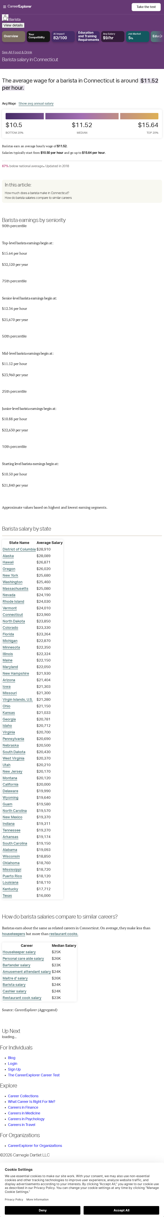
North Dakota (14, 621)
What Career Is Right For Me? (31, 1102)
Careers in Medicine (24, 1113)
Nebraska (11, 745)
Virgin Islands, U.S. (18, 700)
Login (12, 1064)
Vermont (10, 608)
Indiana (9, 824)
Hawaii (8, 562)
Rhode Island (13, 602)
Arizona (9, 680)
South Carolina (15, 843)
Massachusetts (15, 589)
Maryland (10, 667)
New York (10, 575)
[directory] (82, 191)
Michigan (10, 641)
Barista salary (14, 985)
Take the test (146, 7)
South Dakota (14, 752)
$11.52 (82, 128)
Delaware (10, 791)
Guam (7, 804)
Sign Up (14, 1069)
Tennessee (11, 830)
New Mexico (12, 817)
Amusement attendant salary (27, 972)
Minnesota (11, 647)
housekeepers (13, 934)
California (10, 784)
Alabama (10, 850)
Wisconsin (11, 856)
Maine (7, 660)
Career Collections (23, 1096)
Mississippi (12, 870)
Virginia (9, 732)
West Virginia (13, 758)
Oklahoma (11, 863)
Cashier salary (14, 991)
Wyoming (10, 798)
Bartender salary (16, 965)
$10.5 (14, 128)
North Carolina (15, 811)
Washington (12, 582)
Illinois (8, 654)
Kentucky (10, 889)
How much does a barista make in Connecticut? (37, 193)
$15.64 (148, 128)
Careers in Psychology (26, 1119)
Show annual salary (36, 103)
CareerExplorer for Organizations (35, 1146)
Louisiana (10, 882)
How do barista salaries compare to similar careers (38, 197)
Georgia (9, 719)
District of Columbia (19, 549)
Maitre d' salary (15, 978)
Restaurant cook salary (22, 998)
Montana (10, 778)
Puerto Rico (12, 876)
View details (13, 25)
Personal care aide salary (23, 959)
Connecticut (13, 615)
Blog (11, 1058)
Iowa (7, 687)
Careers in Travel (21, 1125)
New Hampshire (16, 673)
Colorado (10, 628)
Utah (6, 765)
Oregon (9, 569)
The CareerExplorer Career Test (34, 1075)
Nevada (9, 595)
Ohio (6, 706)
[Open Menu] (67, 7)
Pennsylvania (13, 739)
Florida (8, 634)
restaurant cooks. (63, 934)
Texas (7, 896)
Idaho (7, 726)
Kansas (9, 713)
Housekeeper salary (19, 952)
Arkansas (10, 837)
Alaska (8, 556)
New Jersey (12, 771)
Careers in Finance (23, 1107)
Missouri (10, 693)
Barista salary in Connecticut (30, 59)
